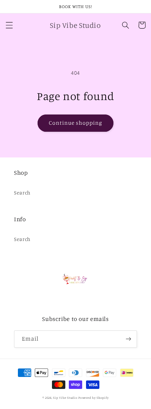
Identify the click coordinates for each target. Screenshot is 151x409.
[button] (9, 25)
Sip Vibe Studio (65, 397)
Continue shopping (76, 122)
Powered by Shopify (93, 397)
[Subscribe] (128, 339)
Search (22, 193)
